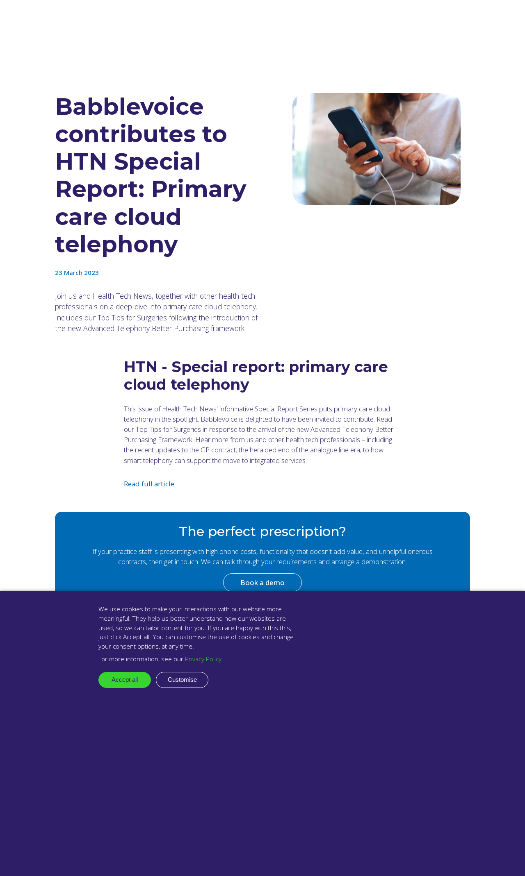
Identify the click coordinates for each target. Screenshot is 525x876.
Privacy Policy (203, 659)
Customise (182, 679)
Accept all (125, 679)
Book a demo (262, 582)
